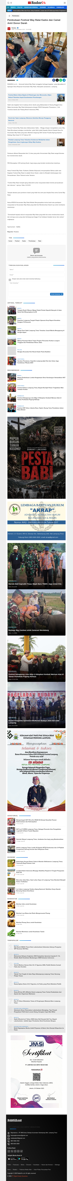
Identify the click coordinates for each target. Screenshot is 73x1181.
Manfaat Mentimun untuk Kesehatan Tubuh (30, 931)
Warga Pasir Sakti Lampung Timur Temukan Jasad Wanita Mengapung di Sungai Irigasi (40, 331)
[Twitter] (57, 80)
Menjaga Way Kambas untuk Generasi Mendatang (28, 630)
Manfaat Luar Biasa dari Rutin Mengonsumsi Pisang (33, 913)
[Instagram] (15, 1151)
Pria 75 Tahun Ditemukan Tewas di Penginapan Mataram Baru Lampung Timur (37, 1002)
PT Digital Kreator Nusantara (20, 1176)
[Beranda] (8, 7)
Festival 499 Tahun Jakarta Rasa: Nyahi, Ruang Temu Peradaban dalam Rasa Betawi (40, 408)
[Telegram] (64, 80)
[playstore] (23, 1160)
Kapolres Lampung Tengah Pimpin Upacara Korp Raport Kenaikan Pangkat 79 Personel (38, 321)
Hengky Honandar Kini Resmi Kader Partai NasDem (33, 351)
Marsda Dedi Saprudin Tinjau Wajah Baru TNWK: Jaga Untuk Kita (34, 584)
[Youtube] (18, 1151)
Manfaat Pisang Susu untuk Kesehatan (29, 922)
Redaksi (14, 28)
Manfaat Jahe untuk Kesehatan (26, 904)
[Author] (9, 28)
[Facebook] (53, 80)
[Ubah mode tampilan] (11, 2)
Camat (10, 241)
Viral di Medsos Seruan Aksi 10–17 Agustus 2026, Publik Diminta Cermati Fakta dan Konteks (37, 966)
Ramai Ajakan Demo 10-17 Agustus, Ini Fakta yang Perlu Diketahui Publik (37, 984)
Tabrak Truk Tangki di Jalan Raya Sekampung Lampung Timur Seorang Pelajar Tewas (37, 975)
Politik (19, 7)
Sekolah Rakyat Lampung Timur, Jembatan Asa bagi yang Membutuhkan (39, 839)
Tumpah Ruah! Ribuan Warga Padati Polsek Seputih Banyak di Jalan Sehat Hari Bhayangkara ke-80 (39, 311)
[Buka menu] (64, 3)
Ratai (39, 241)
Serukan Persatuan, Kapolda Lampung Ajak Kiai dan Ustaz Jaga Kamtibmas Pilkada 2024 (38, 361)
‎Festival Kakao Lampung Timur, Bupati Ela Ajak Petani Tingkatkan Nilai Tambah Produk (40, 388)
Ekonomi (43, 7)
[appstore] (12, 1160)
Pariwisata (60, 7)
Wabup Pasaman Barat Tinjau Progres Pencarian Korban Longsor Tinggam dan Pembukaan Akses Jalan (38, 341)
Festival (17, 241)
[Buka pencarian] (8, 2)
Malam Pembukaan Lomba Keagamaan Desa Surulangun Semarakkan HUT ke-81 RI (41, 378)
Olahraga (51, 7)
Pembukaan (32, 241)
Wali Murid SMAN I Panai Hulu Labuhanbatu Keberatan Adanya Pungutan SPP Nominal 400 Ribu (37, 948)
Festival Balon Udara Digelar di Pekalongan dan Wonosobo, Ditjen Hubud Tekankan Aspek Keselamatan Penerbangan (29, 96)
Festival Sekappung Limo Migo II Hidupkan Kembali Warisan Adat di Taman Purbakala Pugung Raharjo (39, 398)
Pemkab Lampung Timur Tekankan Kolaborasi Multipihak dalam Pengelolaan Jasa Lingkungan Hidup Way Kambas (29, 141)
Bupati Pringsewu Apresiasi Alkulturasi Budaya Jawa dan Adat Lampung (33, 722)
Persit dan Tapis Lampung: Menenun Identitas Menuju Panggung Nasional (29, 119)
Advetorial (21, 359)
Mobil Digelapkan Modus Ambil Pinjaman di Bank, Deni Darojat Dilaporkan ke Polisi (39, 1029)
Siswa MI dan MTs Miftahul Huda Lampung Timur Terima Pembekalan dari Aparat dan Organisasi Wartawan (37, 993)
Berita (13, 7)
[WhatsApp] (60, 80)
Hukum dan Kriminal (31, 7)
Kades (24, 241)
